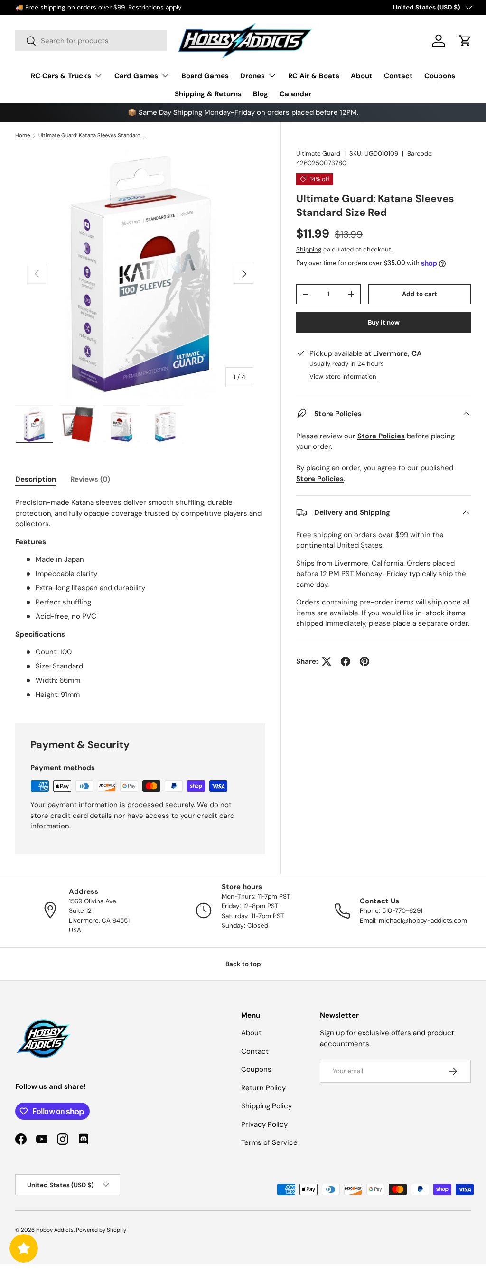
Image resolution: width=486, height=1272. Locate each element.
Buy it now (384, 322)
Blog (260, 94)
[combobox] (91, 40)
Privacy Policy (264, 1124)
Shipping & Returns (208, 94)
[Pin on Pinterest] (364, 661)
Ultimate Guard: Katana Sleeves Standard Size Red (91, 135)
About (362, 76)
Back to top (243, 964)
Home (22, 135)
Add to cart (419, 294)
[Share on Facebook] (345, 661)
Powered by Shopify (101, 1229)
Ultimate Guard (318, 153)
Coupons (439, 76)
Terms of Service (269, 1142)
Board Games (205, 76)
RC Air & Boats (313, 76)
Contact (398, 76)
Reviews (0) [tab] (90, 479)
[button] (465, 40)
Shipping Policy (266, 1106)
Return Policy (263, 1088)
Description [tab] (35, 479)
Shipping (308, 249)
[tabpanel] (140, 598)
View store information (342, 376)
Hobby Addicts (55, 1229)
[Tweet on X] (326, 661)
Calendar (295, 94)
